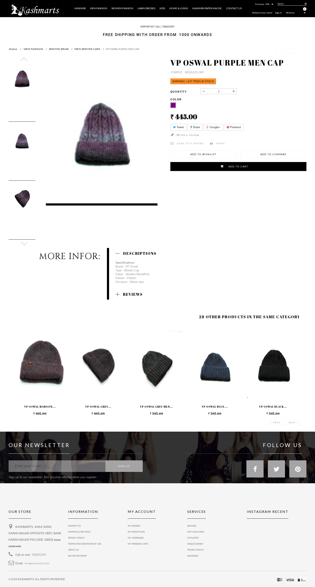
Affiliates (192, 537)
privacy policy (76, 537)
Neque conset (195, 543)
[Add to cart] (17, 333)
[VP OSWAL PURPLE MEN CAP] (22, 81)
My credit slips (136, 531)
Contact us (74, 525)
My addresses (136, 537)
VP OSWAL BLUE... (215, 406)
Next (292, 422)
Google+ (214, 127)
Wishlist (290, 12)
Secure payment (77, 555)
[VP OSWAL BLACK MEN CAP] (273, 364)
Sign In (278, 12)
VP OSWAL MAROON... (40, 406)
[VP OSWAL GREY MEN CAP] (98, 364)
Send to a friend (190, 143)
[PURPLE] (173, 105)
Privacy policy (195, 549)
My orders (134, 525)
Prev (276, 422)
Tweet (180, 127)
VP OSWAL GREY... (98, 406)
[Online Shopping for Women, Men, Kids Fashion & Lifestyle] (36, 9)
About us (73, 549)
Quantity (178, 91)
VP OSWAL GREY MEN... (156, 406)
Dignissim (192, 555)
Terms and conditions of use (84, 543)
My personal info (138, 543)
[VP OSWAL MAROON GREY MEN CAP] (40, 364)
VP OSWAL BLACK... (273, 406)
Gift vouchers (195, 531)
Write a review (187, 135)
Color (176, 99)
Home (13, 49)
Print (220, 143)
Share (196, 127)
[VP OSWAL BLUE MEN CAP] (215, 364)
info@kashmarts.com (37, 563)
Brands (191, 525)
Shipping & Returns (79, 531)
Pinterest (235, 127)
